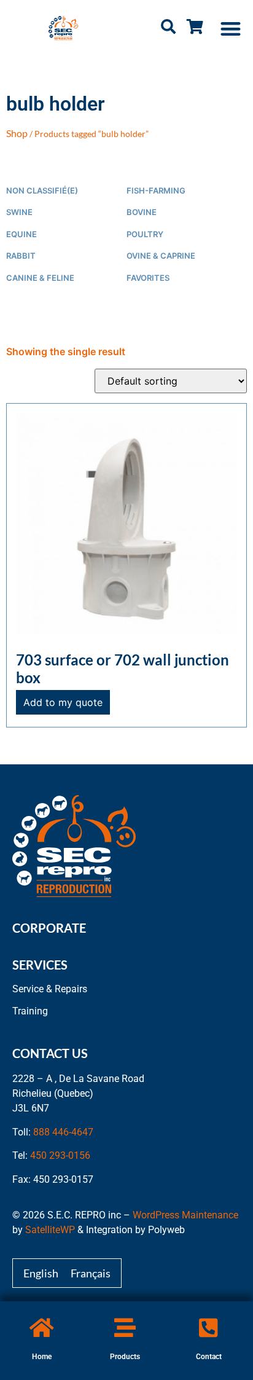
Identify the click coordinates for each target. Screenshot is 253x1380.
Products (125, 1356)
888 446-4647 (63, 1132)
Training (30, 1011)
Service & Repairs (49, 989)
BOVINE (141, 212)
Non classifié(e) (42, 190)
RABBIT (21, 256)
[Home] (41, 1327)
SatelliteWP (50, 1230)
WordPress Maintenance (185, 1215)
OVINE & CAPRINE (160, 256)
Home (42, 1356)
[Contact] (208, 1327)
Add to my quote (63, 702)
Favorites (147, 278)
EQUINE (21, 234)
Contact (209, 1356)
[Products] (125, 1327)
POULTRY (144, 234)
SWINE (19, 212)
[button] (231, 28)
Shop (17, 133)
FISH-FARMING (155, 190)
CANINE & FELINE (40, 278)
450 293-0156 (60, 1155)
